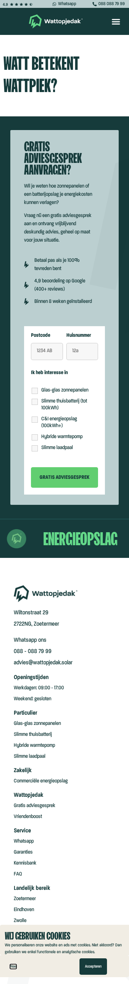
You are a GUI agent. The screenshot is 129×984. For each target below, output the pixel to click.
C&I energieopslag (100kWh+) (59, 422)
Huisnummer (78, 335)
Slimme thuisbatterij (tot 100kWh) (64, 404)
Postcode (40, 335)
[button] (116, 21)
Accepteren (93, 966)
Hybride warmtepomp (62, 436)
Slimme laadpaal (57, 447)
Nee (13, 966)
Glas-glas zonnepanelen (64, 390)
